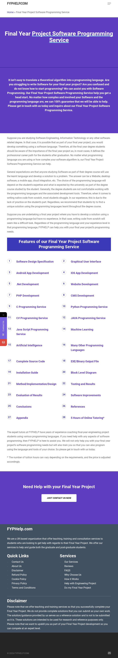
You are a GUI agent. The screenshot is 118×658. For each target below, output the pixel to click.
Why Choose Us (72, 574)
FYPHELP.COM (17, 3)
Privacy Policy (19, 583)
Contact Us (18, 561)
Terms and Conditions (23, 587)
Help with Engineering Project (80, 583)
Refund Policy (19, 574)
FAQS (67, 570)
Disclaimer (17, 570)
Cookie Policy (19, 579)
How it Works (71, 579)
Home (10, 12)
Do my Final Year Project (77, 587)
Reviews (68, 566)
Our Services (71, 561)
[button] (109, 3)
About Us (17, 566)
